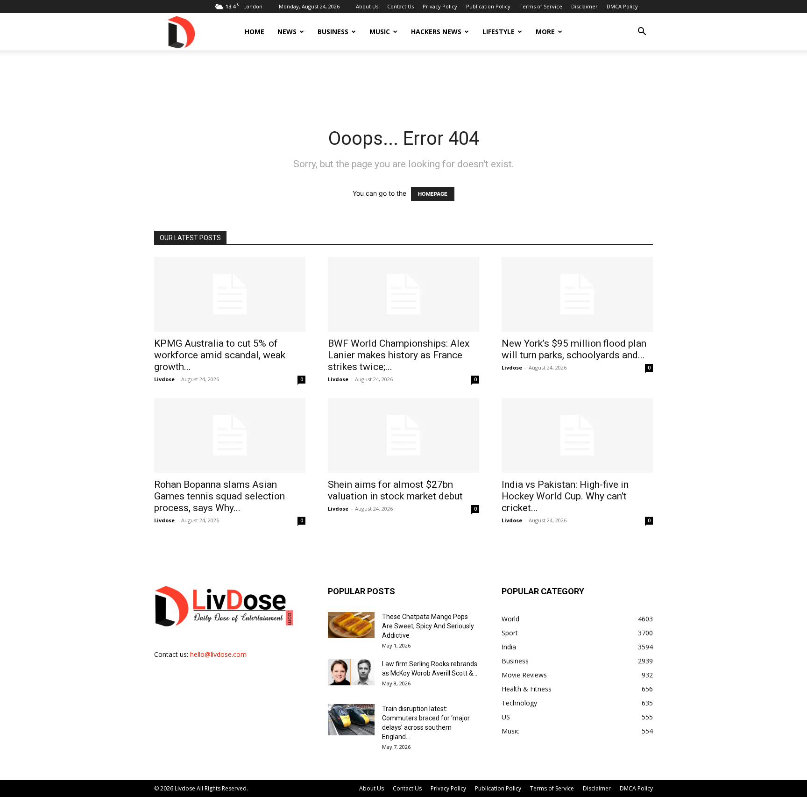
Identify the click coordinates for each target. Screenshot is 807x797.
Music (379, 31)
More (545, 31)
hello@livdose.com (218, 654)
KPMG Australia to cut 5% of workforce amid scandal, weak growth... (219, 355)
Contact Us (400, 6)
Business (333, 31)
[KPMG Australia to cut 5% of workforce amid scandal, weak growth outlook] (229, 294)
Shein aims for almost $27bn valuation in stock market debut (395, 490)
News (287, 31)
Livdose (164, 379)
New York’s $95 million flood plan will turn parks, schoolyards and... (574, 349)
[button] (641, 32)
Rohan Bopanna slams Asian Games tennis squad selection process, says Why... (219, 496)
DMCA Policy (622, 6)
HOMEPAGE (432, 194)
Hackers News (436, 31)
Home (254, 31)
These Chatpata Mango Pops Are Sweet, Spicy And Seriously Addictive (428, 626)
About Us (367, 6)
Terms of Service (540, 6)
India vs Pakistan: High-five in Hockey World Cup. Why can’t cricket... (565, 496)
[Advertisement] (403, 83)
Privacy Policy (440, 6)
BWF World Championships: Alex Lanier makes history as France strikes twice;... (398, 355)
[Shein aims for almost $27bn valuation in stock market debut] (403, 435)
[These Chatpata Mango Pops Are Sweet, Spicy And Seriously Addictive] (351, 625)
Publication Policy (488, 6)
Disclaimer (584, 6)
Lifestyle (498, 31)
